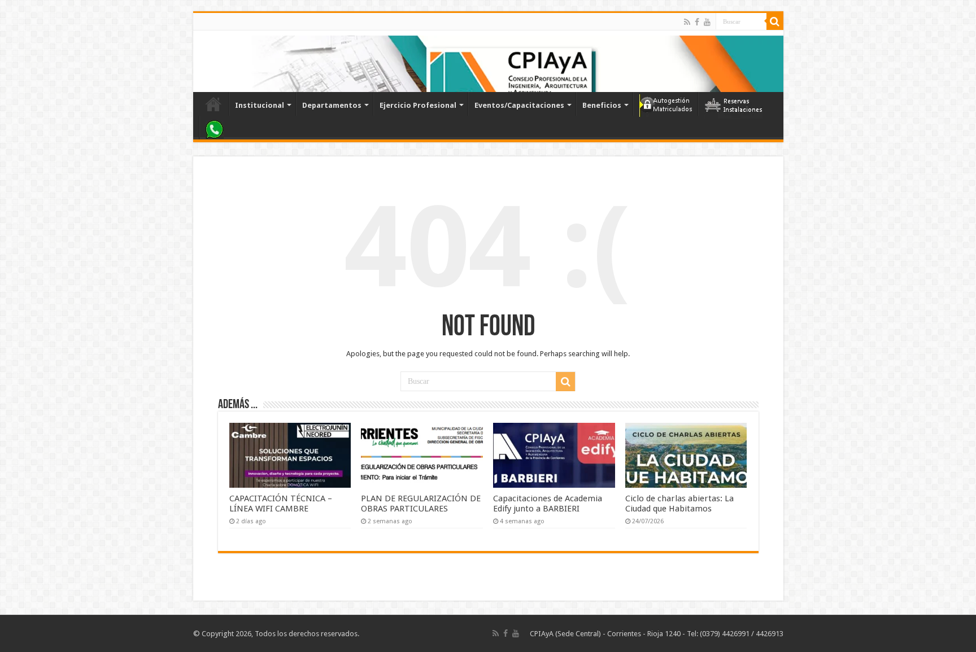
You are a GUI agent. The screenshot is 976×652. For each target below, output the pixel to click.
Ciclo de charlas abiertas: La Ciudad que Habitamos (679, 503)
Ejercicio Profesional (418, 105)
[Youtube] (707, 22)
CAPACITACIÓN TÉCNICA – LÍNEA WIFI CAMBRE (280, 503)
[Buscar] (774, 21)
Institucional (259, 105)
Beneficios (601, 105)
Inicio (213, 104)
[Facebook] (697, 22)
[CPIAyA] (207, 61)
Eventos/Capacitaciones (519, 105)
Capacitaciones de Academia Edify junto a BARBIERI (547, 503)
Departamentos (331, 105)
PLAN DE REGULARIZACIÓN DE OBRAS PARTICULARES (421, 503)
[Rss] (687, 22)
